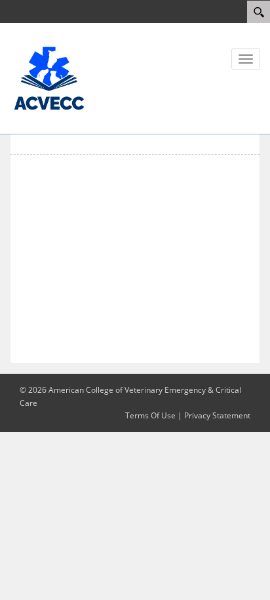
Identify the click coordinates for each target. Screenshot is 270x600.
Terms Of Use (150, 415)
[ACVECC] (49, 77)
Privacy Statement (217, 415)
